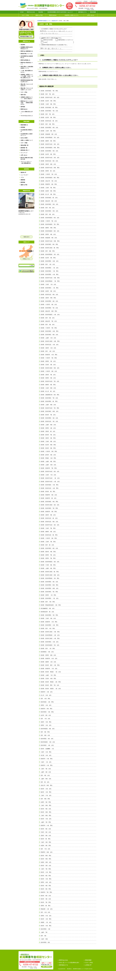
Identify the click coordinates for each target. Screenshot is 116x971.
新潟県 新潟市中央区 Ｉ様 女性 (50, 478)
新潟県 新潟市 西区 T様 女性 (50, 685)
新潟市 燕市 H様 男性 (48, 124)
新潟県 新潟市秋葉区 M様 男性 (50, 147)
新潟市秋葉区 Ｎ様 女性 (48, 742)
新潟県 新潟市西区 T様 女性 (49, 308)
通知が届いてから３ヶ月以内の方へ (27, 85)
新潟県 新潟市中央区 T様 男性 (50, 408)
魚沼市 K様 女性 (46, 715)
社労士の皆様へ (24, 137)
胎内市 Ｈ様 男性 (46, 792)
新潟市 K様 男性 (46, 875)
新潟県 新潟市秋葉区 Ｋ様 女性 (50, 314)
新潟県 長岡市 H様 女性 (48, 234)
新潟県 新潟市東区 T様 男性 (49, 508)
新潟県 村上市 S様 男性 (48, 194)
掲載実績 (23, 179)
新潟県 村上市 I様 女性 (48, 391)
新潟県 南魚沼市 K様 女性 (49, 201)
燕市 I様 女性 (45, 782)
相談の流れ (23, 94)
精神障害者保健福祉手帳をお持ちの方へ (27, 81)
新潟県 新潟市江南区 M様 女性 (50, 575)
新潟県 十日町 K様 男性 (48, 565)
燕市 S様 (43, 935)
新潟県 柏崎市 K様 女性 (48, 531)
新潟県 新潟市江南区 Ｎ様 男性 (50, 631)
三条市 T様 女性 (46, 768)
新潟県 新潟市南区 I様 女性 (49, 197)
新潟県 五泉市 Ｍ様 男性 (48, 678)
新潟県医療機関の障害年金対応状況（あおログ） (61, 12)
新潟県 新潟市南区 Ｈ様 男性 (49, 484)
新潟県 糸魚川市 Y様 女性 (49, 181)
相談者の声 (23, 172)
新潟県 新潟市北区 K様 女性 (49, 161)
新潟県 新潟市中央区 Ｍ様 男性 (50, 277)
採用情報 (23, 127)
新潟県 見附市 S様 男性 (48, 438)
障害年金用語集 (25, 60)
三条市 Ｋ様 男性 (46, 752)
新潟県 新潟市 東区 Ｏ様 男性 (50, 665)
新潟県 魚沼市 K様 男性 (48, 154)
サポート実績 (24, 142)
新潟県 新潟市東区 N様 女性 (49, 334)
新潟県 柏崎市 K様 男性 (48, 141)
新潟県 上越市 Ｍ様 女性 (48, 464)
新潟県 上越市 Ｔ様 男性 (48, 675)
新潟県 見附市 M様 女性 (48, 164)
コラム (22, 177)
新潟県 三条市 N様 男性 (48, 104)
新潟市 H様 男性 (46, 885)
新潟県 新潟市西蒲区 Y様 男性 (50, 578)
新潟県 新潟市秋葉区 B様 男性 (50, 177)
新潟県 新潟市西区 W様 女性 (49, 588)
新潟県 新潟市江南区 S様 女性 (50, 504)
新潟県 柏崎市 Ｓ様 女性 (48, 661)
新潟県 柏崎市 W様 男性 (48, 227)
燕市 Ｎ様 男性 (45, 698)
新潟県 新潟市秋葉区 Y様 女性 (50, 645)
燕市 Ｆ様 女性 (45, 849)
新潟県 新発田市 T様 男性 (49, 468)
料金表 (85, 1)
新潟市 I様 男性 (45, 838)
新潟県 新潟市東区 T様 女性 (49, 398)
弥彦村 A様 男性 (46, 845)
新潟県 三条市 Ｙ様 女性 (48, 284)
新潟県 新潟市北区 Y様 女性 (49, 421)
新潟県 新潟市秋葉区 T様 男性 (50, 224)
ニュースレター (24, 174)
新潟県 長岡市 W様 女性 (48, 655)
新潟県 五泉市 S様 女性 (48, 364)
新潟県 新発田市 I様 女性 (48, 498)
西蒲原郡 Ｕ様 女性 (46, 909)
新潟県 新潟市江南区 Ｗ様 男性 (50, 341)
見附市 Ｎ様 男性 (46, 722)
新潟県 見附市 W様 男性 (48, 297)
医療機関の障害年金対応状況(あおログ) (27, 48)
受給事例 (40, 12)
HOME (22, 12)
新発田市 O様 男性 (46, 708)
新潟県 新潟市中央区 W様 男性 (50, 241)
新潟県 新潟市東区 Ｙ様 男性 (49, 271)
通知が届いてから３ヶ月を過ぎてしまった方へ (27, 89)
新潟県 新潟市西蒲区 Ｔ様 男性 (50, 281)
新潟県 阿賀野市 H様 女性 (49, 495)
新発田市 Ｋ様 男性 (46, 758)
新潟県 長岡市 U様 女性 (48, 428)
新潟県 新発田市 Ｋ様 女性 (49, 658)
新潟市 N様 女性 (46, 808)
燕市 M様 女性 (45, 735)
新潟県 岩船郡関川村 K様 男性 (50, 394)
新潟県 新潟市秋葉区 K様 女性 (50, 217)
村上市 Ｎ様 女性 (46, 695)
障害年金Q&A (52, 15)
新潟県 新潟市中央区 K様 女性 (50, 471)
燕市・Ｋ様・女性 (45, 912)
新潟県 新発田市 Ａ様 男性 (49, 621)
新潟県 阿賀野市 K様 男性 (49, 184)
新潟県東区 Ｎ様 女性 (47, 651)
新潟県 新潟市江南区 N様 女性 (50, 368)
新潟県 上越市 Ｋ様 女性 (48, 338)
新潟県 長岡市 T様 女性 (48, 555)
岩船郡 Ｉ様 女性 (46, 922)
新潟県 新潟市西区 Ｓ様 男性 (49, 625)
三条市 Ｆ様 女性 (46, 795)
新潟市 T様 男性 (46, 902)
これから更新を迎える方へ (27, 112)
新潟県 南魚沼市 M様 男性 (49, 311)
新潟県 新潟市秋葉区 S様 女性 (50, 561)
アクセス (79, 1)
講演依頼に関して (25, 150)
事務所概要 (93, 12)
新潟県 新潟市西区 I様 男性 (49, 401)
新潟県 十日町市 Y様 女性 (49, 174)
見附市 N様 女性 (46, 835)
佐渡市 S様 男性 (46, 802)
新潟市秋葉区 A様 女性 (47, 728)
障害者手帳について (26, 53)
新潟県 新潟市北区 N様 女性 (49, 294)
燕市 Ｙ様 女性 (45, 718)
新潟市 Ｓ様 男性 (46, 919)
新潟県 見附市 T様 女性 (48, 374)
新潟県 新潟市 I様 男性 (48, 491)
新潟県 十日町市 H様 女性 (49, 371)
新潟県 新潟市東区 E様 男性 (49, 244)
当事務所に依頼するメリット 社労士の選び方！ (27, 97)
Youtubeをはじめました (27, 115)
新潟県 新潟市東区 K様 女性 (49, 548)
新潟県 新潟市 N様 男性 (48, 448)
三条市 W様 (44, 939)
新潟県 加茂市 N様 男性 (48, 191)
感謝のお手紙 (39, 15)
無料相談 (23, 106)
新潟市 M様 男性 (46, 855)
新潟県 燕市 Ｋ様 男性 (48, 628)
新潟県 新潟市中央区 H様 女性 (50, 144)
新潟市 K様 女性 (46, 828)
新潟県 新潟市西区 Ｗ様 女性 (49, 261)
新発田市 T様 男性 (46, 892)
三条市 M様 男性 (46, 815)
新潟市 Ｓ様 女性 (46, 788)
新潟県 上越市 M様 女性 (48, 404)
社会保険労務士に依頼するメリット (27, 134)
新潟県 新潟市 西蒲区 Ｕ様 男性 (51, 682)
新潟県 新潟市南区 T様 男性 (49, 90)
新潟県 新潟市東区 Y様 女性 (49, 110)
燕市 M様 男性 (45, 798)
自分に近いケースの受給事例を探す (69, 962)
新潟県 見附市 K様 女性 (48, 515)
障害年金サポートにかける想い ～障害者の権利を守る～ (27, 103)
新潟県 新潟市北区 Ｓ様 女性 (49, 344)
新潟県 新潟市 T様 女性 (48, 414)
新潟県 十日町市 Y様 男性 (49, 328)
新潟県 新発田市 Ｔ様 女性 (49, 668)
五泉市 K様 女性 (46, 832)
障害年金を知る (31, 12)
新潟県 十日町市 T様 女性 (49, 221)
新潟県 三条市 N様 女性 (48, 441)
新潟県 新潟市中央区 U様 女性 (50, 157)
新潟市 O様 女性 (46, 865)
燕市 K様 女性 (45, 775)
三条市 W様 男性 (46, 805)
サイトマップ (24, 152)
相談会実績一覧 (24, 145)
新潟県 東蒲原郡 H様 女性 (49, 134)
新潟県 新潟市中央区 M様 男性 (50, 167)
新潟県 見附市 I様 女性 (48, 431)
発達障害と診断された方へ (72, 15)
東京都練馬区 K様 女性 (47, 608)
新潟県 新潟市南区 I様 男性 (49, 107)
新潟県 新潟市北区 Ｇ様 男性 (49, 488)
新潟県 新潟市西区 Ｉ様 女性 (49, 267)
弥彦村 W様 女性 (46, 862)
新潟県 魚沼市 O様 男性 (48, 100)
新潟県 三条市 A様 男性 (48, 130)
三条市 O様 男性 (46, 842)
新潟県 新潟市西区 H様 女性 (49, 127)
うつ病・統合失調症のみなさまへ (27, 71)
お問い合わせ (93, 1)
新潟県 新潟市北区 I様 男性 (49, 535)
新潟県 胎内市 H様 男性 (48, 551)
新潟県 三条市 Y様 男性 (48, 541)
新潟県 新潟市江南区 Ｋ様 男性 (50, 638)
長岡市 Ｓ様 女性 (46, 705)
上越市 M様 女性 (46, 778)
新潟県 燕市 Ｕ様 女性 (48, 264)
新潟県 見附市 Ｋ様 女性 (48, 348)
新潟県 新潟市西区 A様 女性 (49, 301)
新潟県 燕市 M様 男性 (48, 251)
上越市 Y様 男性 (46, 822)
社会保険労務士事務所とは (27, 130)
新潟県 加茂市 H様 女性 (48, 291)
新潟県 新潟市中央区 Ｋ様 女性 (50, 481)
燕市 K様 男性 (45, 732)
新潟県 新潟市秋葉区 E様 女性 (50, 231)
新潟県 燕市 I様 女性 (47, 545)
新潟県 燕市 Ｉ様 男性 (48, 648)
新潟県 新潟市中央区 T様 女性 (50, 381)
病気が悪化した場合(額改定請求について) (27, 67)
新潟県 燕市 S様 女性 (48, 317)
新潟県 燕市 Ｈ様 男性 (48, 601)
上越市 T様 (44, 932)
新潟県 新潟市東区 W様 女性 (49, 411)
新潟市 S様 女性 (46, 899)
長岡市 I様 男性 (45, 905)
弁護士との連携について (27, 140)
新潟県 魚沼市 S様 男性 (48, 117)
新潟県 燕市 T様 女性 (47, 94)
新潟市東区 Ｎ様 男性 (47, 712)
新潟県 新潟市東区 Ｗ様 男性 (49, 331)
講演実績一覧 (24, 147)
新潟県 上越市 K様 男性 (48, 568)
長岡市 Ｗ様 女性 (46, 882)
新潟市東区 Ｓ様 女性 (47, 745)
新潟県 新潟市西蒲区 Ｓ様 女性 (50, 635)
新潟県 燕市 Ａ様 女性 (48, 351)
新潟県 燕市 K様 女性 (47, 207)
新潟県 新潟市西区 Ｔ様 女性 (49, 598)
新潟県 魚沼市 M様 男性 (48, 444)
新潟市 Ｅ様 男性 (46, 872)
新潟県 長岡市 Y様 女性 (48, 361)
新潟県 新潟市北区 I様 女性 (49, 120)
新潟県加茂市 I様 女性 (47, 611)
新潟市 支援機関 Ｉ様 (47, 748)
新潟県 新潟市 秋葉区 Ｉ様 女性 (51, 688)
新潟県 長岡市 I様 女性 (48, 171)
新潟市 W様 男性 (46, 812)
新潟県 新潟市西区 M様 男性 (49, 585)
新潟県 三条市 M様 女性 (48, 388)
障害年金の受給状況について (27, 63)
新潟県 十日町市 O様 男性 (49, 451)
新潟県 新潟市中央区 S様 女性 (50, 97)
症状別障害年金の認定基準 (27, 56)
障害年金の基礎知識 (27, 51)
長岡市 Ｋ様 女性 (46, 915)
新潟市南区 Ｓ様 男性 (47, 702)
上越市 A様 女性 (46, 772)
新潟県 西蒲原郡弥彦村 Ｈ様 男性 (51, 605)
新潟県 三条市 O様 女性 (48, 618)
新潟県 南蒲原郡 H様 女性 (49, 237)
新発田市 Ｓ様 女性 (46, 692)
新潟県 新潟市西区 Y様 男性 (49, 615)
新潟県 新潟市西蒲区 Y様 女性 (50, 137)
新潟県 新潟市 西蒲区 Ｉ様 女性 (51, 671)
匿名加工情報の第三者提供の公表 (27, 158)
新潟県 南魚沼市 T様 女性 (49, 321)
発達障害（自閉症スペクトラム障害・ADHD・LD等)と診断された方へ (27, 76)
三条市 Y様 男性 (46, 869)
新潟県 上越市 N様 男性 (48, 461)
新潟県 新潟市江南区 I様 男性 (50, 247)
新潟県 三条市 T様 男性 (48, 187)
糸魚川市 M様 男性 (46, 785)
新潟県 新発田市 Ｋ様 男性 (49, 354)
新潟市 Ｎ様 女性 (46, 818)
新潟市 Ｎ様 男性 (46, 879)
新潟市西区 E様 (45, 942)
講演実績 (23, 182)
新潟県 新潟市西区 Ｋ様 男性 (49, 274)
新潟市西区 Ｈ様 (45, 929)
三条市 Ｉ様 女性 (46, 762)
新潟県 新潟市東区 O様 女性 (49, 204)
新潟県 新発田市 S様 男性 (49, 511)
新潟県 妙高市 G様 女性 (48, 454)
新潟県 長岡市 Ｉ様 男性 (48, 595)
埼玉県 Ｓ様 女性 (46, 755)
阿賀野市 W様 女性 (46, 852)
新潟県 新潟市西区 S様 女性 (49, 418)
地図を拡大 (26, 236)
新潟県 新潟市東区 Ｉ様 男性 (49, 287)
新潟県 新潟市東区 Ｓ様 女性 (49, 641)
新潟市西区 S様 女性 (47, 738)
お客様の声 (88, 965)
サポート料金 (25, 15)
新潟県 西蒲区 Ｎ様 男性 (48, 458)
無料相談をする (82, 12)
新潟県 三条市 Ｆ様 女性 (48, 474)
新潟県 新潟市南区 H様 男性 (49, 501)
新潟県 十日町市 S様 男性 (49, 538)
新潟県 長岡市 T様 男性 (48, 558)
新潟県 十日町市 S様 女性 (49, 304)
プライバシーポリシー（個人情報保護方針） (26, 162)
